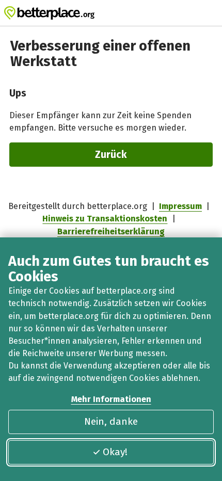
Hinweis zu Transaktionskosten (104, 218)
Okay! (115, 452)
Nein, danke (111, 421)
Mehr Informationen (111, 399)
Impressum (180, 206)
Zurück (111, 155)
